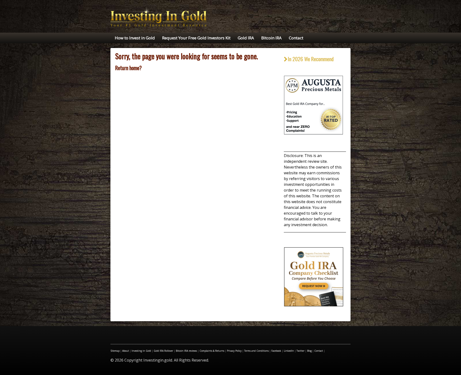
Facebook (276, 350)
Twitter (300, 350)
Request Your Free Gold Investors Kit (196, 38)
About (125, 350)
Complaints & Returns (212, 350)
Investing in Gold (141, 350)
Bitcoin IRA (271, 38)
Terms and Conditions (256, 350)
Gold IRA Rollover (163, 350)
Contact (296, 38)
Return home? (128, 68)
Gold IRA (246, 38)
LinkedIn (289, 350)
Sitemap (115, 350)
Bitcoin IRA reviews (186, 350)
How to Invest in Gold (135, 38)
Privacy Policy (234, 350)
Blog (309, 350)
